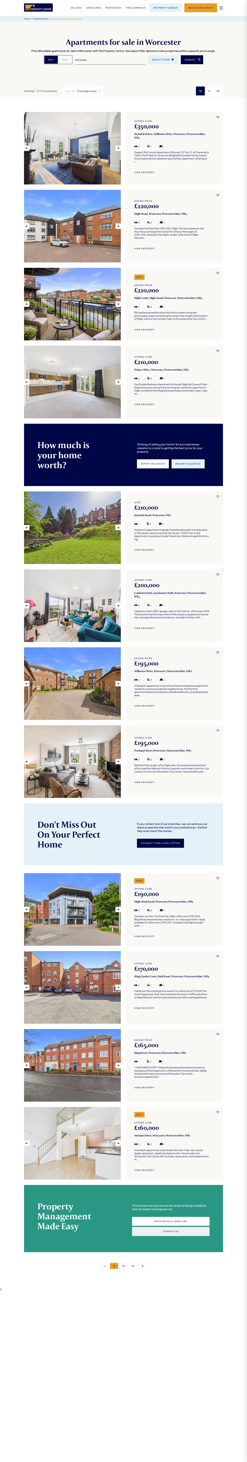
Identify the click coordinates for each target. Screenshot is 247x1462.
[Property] (123, 148)
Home (27, 18)
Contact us (171, 1231)
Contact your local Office (160, 843)
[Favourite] (217, 117)
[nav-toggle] (221, 8)
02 (123, 1265)
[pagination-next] (142, 1266)
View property (144, 172)
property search (40, 18)
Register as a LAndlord (170, 1221)
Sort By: (71, 91)
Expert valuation (153, 464)
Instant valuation (188, 464)
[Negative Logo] (38, 10)
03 (133, 1265)
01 (114, 1265)
